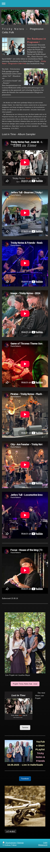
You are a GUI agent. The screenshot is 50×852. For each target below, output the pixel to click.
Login (45, 843)
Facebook (25, 779)
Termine (25, 728)
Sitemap (20, 843)
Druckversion (10, 843)
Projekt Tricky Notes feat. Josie (25, 684)
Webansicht (42, 845)
